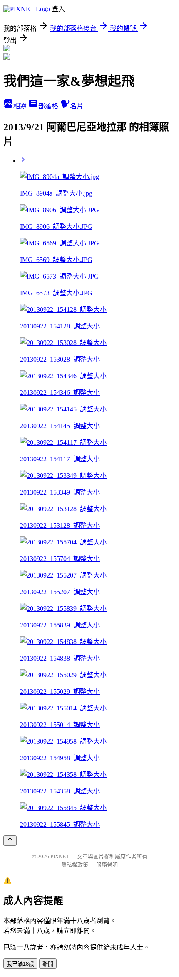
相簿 (20, 106)
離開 (47, 964)
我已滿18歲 (20, 964)
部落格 (49, 106)
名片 (76, 106)
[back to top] (10, 840)
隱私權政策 (74, 865)
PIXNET (59, 856)
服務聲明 (107, 865)
